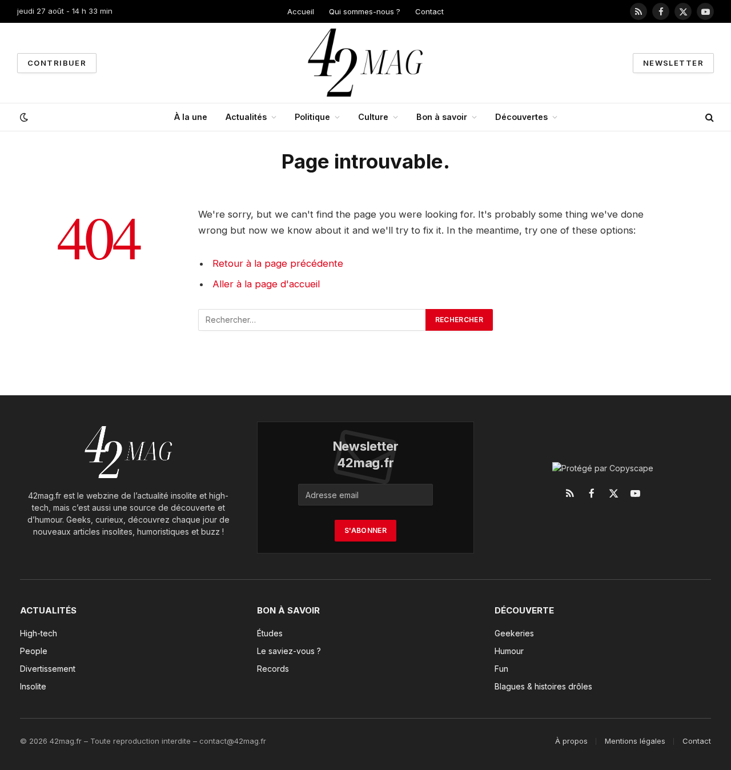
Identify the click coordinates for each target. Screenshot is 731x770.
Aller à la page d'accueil (266, 284)
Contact (429, 11)
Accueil (300, 11)
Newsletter (673, 62)
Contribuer (56, 62)
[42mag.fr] (366, 63)
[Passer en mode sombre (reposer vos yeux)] (23, 117)
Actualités (246, 117)
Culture (373, 117)
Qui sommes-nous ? (364, 11)
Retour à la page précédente (277, 263)
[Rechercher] (708, 117)
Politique (312, 117)
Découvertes (521, 117)
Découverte (524, 610)
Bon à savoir (441, 117)
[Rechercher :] (312, 320)
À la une (190, 117)
